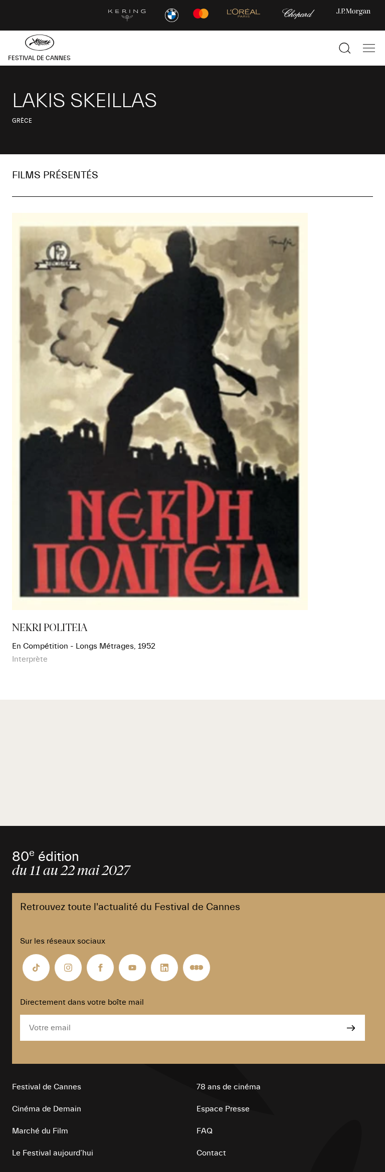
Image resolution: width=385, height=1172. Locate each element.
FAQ (205, 1130)
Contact (211, 1152)
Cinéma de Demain (46, 1108)
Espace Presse (223, 1108)
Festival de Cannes (46, 1086)
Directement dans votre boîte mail (82, 1002)
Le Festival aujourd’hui (52, 1152)
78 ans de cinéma (229, 1086)
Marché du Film (40, 1130)
